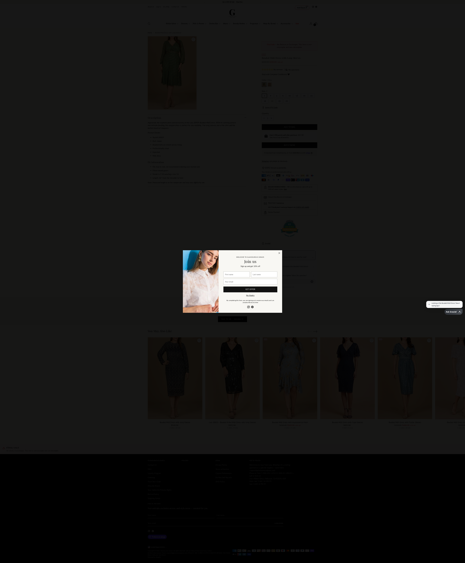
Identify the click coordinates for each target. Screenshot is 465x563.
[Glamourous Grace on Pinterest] (252, 307)
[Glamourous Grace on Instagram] (248, 307)
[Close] (279, 253)
